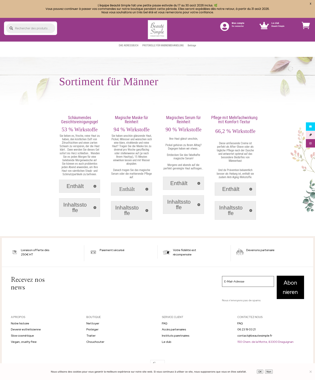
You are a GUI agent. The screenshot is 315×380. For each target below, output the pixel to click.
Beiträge (192, 45)
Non (269, 371)
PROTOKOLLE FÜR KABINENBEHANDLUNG (163, 45)
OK (260, 371)
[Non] (310, 371)
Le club (275, 23)
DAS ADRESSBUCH (128, 45)
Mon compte (238, 23)
